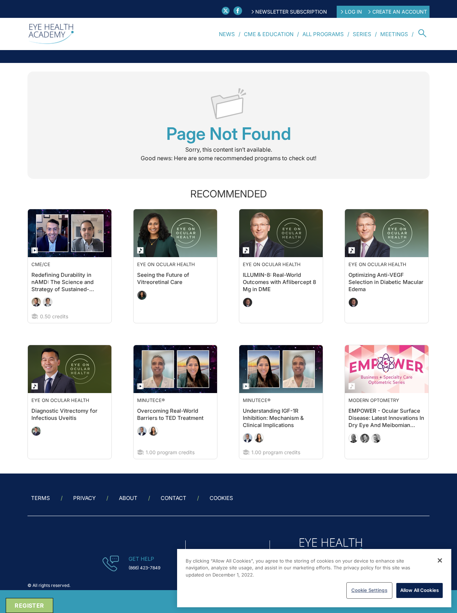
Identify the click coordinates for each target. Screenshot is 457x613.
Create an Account (399, 12)
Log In (353, 12)
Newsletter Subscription (291, 12)
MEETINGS (394, 34)
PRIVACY (84, 512)
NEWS (227, 34)
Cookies (221, 512)
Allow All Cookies (419, 590)
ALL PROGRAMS (323, 34)
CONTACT (173, 512)
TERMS (40, 512)
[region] (314, 578)
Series (362, 34)
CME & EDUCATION (268, 34)
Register (29, 605)
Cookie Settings (369, 590)
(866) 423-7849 (144, 582)
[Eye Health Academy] (51, 34)
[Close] (440, 560)
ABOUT (128, 512)
